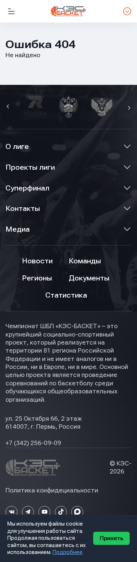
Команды (85, 261)
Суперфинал (27, 188)
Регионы (37, 278)
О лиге (17, 146)
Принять (111, 538)
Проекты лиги (30, 167)
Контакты (22, 208)
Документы (89, 278)
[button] (8, 107)
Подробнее (68, 552)
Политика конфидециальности (51, 490)
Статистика (66, 295)
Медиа (17, 229)
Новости (37, 261)
